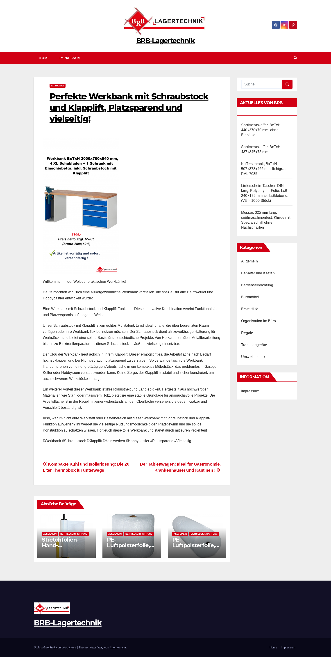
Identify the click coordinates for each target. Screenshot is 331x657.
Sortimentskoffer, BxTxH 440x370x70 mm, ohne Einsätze (261, 130)
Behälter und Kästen (258, 273)
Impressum (70, 58)
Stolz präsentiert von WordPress (55, 647)
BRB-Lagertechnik (165, 41)
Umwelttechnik (253, 357)
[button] (295, 58)
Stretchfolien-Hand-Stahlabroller (60, 545)
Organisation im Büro (258, 321)
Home (44, 58)
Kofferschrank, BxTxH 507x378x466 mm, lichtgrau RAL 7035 (263, 169)
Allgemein (57, 85)
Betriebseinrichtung (73, 534)
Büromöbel (250, 297)
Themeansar (118, 647)
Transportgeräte (254, 345)
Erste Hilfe (249, 309)
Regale (247, 333)
